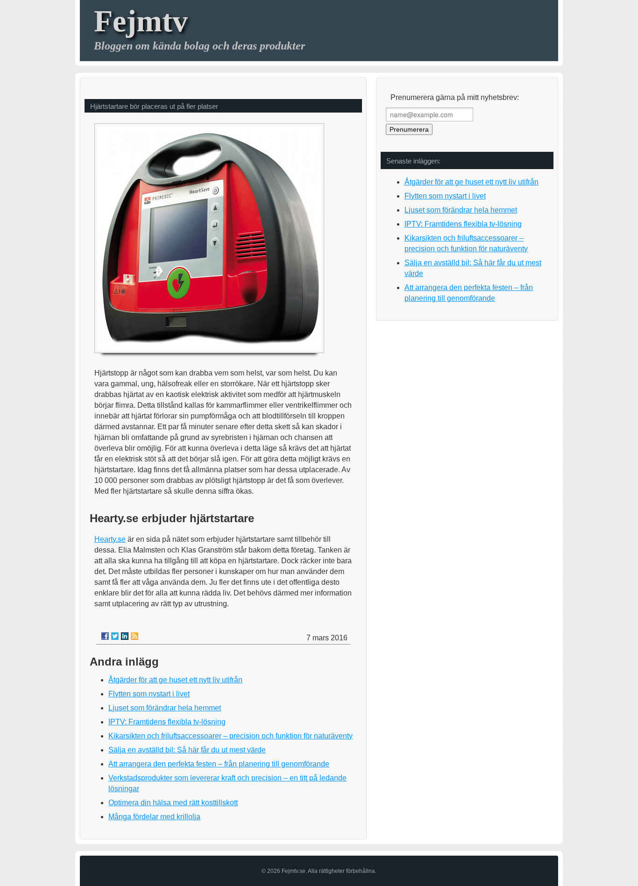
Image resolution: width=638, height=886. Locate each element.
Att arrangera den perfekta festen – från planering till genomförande (218, 764)
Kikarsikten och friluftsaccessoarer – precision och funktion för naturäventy (230, 736)
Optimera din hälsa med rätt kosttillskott (173, 803)
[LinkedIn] (124, 636)
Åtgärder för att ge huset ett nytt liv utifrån (175, 680)
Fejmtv (141, 21)
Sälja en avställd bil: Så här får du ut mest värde (187, 750)
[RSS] (134, 636)
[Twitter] (115, 636)
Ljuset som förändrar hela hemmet (164, 708)
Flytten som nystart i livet (149, 694)
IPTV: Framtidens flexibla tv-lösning (167, 722)
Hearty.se (110, 539)
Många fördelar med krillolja (154, 817)
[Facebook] (105, 636)
